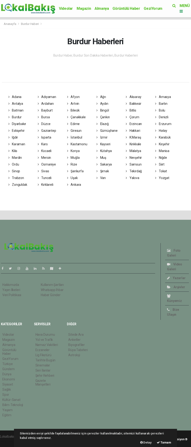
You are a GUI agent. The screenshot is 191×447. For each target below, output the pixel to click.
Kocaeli (46, 151)
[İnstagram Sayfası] (20, 268)
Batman (17, 110)
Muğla (75, 157)
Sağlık (6, 389)
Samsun (135, 164)
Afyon (75, 97)
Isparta (46, 137)
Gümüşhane (108, 130)
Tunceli (46, 178)
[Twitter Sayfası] (12, 268)
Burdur (16, 117)
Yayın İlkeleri (11, 290)
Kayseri (104, 144)
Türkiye (7, 364)
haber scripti (9, 441)
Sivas (45, 171)
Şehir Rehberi (45, 375)
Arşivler (179, 287)
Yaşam (7, 410)
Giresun (76, 130)
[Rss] (45, 268)
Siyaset (7, 384)
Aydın (103, 103)
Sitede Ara (75, 334)
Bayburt (46, 110)
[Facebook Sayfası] (4, 268)
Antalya (17, 103)
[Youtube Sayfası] (29, 268)
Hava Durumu (45, 334)
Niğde (162, 157)
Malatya (135, 151)
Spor (5, 394)
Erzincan (135, 124)
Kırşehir (163, 144)
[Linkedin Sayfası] (37, 268)
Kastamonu (78, 144)
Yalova (134, 178)
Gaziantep (48, 130)
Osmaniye (48, 164)
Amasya (164, 97)
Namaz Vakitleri (46, 345)
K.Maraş (135, 137)
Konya (75, 151)
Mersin (46, 157)
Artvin (74, 103)
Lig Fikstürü (43, 355)
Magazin (84, 8)
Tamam (165, 442)
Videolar (66, 8)
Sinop (15, 171)
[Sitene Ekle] (62, 268)
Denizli (163, 117)
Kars (44, 144)
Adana (16, 97)
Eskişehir (17, 130)
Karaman (18, 144)
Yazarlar (178, 278)
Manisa (163, 151)
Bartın (162, 103)
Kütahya (105, 151)
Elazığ (104, 124)
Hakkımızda (10, 285)
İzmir (103, 137)
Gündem (8, 369)
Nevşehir (135, 157)
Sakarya (105, 164)
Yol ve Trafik (44, 340)
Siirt (161, 164)
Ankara (75, 184)
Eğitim (6, 415)
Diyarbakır (18, 124)
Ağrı (102, 97)
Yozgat (163, 178)
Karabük (164, 137)
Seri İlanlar (43, 370)
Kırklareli (47, 184)
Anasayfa (10, 24)
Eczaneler (42, 350)
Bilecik (75, 110)
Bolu (161, 110)
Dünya (6, 374)
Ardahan (47, 103)
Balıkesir (135, 103)
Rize (73, 164)
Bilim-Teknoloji (12, 405)
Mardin (16, 157)
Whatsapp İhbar (52, 290)
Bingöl (104, 110)
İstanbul (76, 137)
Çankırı (104, 117)
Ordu (15, 164)
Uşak (74, 178)
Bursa (45, 117)
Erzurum (164, 124)
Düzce (45, 124)
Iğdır (14, 137)
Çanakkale (78, 117)
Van (102, 178)
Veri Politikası (11, 295)
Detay (147, 442)
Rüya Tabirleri (78, 350)
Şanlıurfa (77, 171)
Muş (102, 157)
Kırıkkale (135, 144)
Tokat (162, 171)
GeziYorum (153, 8)
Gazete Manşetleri (43, 382)
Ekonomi (8, 379)
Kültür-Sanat (11, 400)
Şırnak (104, 171)
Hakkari (134, 130)
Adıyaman (48, 97)
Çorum (134, 117)
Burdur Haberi (30, 24)
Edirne (75, 124)
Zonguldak (19, 184)
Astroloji (74, 355)
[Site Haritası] (53, 268)
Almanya (102, 8)
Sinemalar (42, 365)
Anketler (74, 340)
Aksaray (135, 97)
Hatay (162, 130)
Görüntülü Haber (126, 8)
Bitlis (132, 110)
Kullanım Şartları (52, 285)
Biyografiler (76, 345)
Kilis (14, 151)
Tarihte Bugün (45, 360)
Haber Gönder (51, 295)
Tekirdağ (135, 171)
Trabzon (17, 178)
